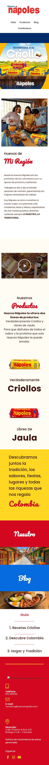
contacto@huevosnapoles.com (21, 705)
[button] (24, 266)
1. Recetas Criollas (24, 627)
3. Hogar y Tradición (24, 651)
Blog (36, 22)
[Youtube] (19, 757)
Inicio (13, 22)
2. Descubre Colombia (25, 638)
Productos (25, 22)
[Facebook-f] (7, 757)
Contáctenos (24, 28)
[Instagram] (13, 757)
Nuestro (24, 533)
